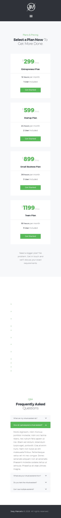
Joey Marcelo (17, 511)
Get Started (30, 90)
